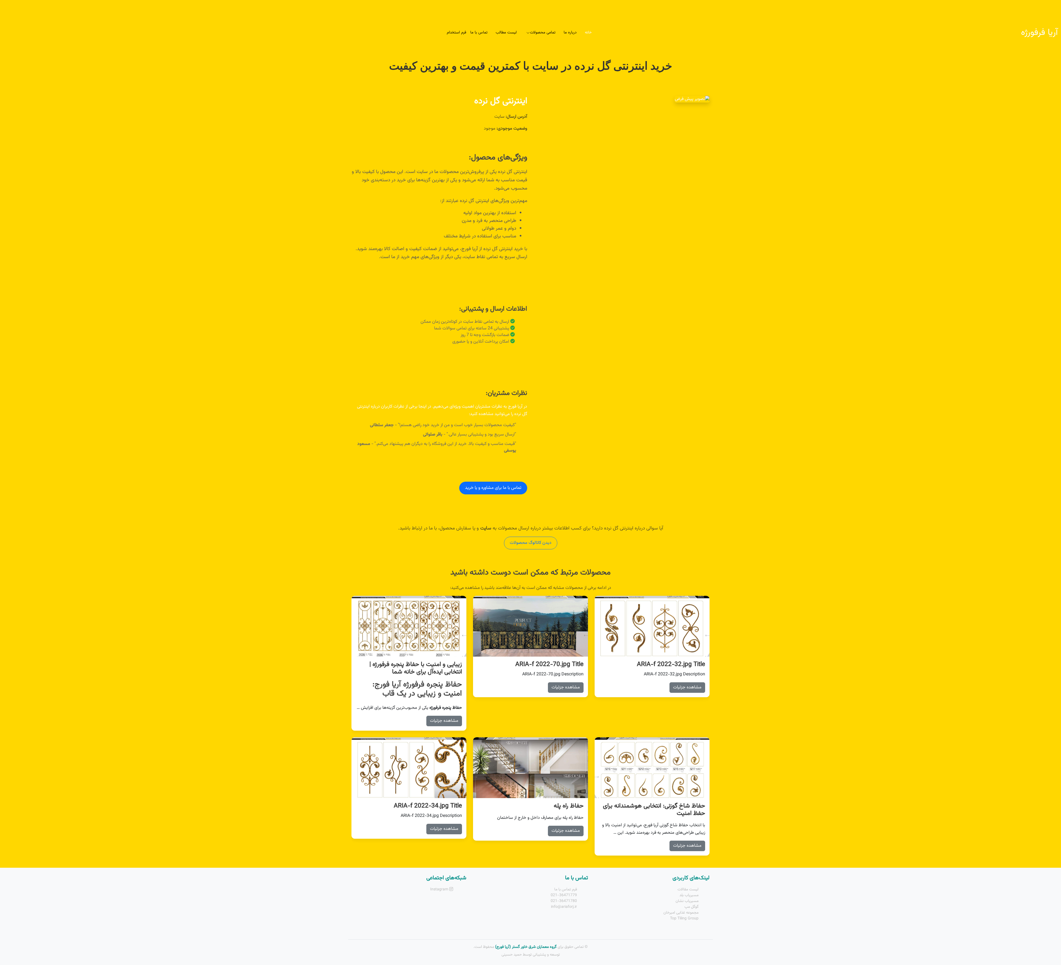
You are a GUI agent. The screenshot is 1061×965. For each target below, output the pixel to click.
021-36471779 (564, 895)
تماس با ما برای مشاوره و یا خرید (493, 487)
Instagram (439, 890)
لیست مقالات (687, 890)
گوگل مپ (691, 907)
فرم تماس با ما (565, 890)
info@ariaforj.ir (564, 907)
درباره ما (570, 33)
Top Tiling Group (684, 919)
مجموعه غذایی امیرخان (680, 913)
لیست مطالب (506, 33)
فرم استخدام (456, 33)
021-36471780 (564, 901)
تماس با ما (478, 33)
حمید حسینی (511, 955)
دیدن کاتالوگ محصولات (530, 542)
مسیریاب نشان (687, 901)
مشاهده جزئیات (687, 687)
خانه (588, 33)
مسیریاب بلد (688, 895)
